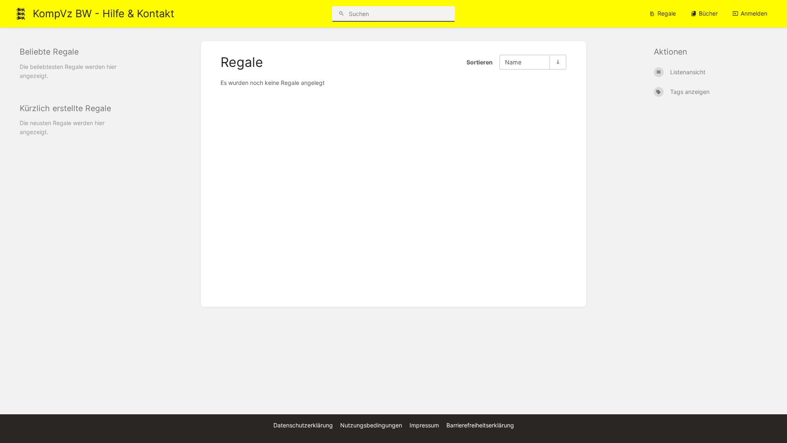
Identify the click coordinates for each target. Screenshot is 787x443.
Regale (666, 13)
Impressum (424, 425)
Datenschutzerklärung (303, 425)
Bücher (708, 13)
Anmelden (754, 13)
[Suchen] (341, 13)
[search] (393, 14)
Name (513, 62)
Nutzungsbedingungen (371, 425)
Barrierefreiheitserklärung (480, 425)
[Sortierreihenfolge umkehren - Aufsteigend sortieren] (557, 62)
